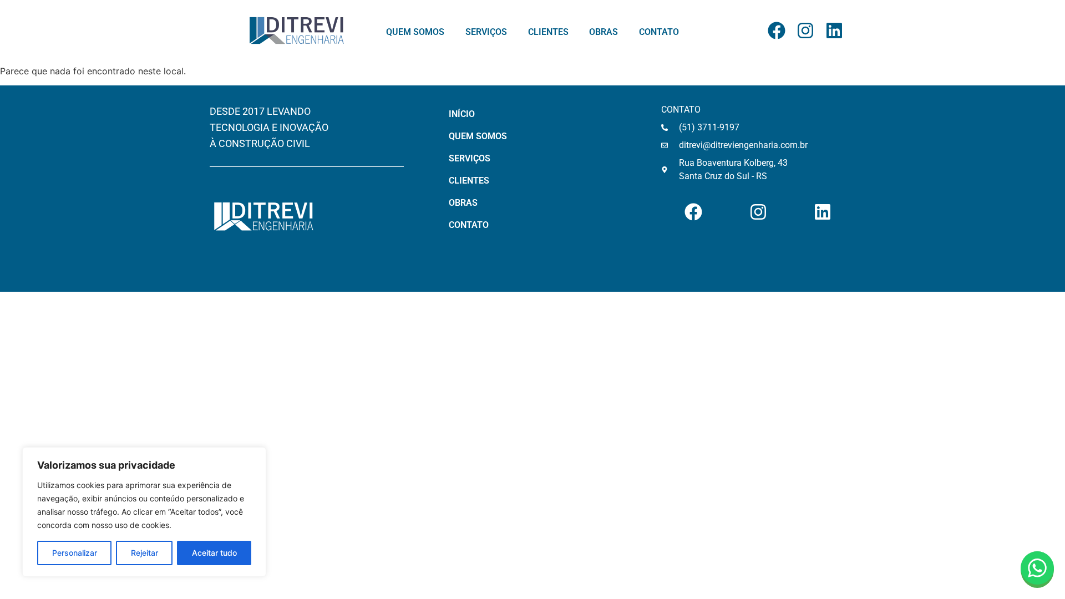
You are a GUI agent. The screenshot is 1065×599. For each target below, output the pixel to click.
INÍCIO (462, 114)
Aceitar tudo (214, 552)
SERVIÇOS (486, 32)
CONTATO (659, 32)
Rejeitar (144, 552)
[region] (144, 512)
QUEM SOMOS (415, 32)
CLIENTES (548, 32)
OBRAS (603, 32)
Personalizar (74, 552)
